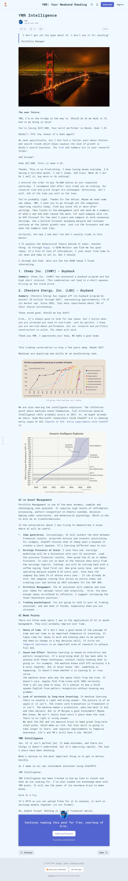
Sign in (120, 4)
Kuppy (46, 247)
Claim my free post (64, 833)
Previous (28, 852)
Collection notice (77, 863)
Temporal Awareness (35, 644)
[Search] (91, 4)
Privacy (59, 863)
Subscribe (107, 4)
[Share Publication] (97, 4)
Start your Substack (57, 869)
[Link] (15, 271)
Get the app (76, 869)
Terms (65, 863)
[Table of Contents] (2, 440)
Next (101, 852)
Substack (51, 876)
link (61, 147)
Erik (26, 21)
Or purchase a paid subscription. (64, 840)
